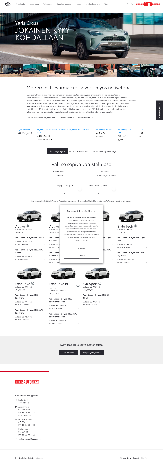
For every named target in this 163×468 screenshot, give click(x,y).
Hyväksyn (81, 248)
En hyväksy (81, 255)
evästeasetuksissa (81, 240)
